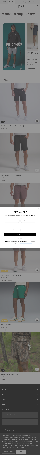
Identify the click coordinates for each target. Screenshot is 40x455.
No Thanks (19, 238)
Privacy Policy (29, 243)
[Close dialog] (38, 209)
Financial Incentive (23, 243)
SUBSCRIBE (20, 234)
